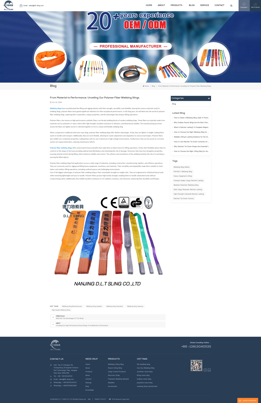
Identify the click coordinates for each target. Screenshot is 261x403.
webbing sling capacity (135, 306)
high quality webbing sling (61, 310)
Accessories (112, 386)
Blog (192, 6)
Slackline (111, 383)
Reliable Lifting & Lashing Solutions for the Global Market (192, 137)
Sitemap (88, 383)
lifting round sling (143, 375)
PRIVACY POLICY (100, 399)
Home (149, 6)
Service (204, 6)
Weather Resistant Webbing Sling (186, 185)
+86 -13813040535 (196, 346)
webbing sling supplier (94, 306)
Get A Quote (255, 7)
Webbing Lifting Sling (116, 364)
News (87, 375)
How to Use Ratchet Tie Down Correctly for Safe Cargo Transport (192, 142)
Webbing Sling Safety (182, 167)
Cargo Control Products (117, 372)
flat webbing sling (143, 364)
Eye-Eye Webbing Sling (145, 368)
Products (176, 6)
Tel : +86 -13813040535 (63, 376)
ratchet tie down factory (184, 198)
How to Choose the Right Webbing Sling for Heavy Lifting (192, 132)
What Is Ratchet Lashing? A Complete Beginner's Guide (192, 127)
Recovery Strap (114, 375)
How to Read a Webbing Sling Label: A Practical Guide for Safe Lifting (192, 118)
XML (89, 399)
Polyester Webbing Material (118, 379)
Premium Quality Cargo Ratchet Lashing (188, 180)
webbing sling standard (114, 306)
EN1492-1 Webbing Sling (183, 171)
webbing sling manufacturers (72, 306)
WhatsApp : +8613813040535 (65, 382)
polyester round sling (144, 383)
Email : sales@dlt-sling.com (33, 5)
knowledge (89, 390)
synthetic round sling (144, 372)
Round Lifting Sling (115, 368)
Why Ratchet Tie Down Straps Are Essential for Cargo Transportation (192, 146)
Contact (219, 6)
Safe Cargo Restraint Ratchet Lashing (188, 189)
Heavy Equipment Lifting (183, 176)
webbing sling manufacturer (147, 386)
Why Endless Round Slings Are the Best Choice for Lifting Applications (192, 122)
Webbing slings (55, 109)
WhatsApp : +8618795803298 (65, 386)
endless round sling (144, 379)
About (161, 6)
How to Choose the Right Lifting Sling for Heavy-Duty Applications (192, 151)
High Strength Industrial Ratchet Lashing (189, 194)
